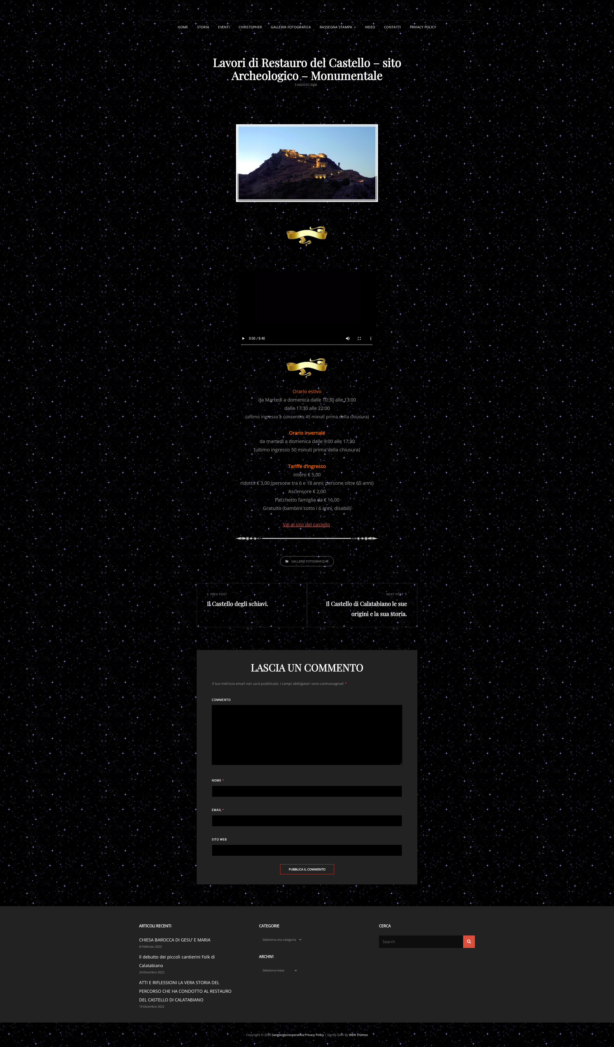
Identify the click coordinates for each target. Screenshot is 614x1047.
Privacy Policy (423, 27)
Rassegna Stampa (336, 27)
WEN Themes (358, 1035)
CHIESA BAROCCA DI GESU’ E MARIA (174, 940)
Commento (221, 700)
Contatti (392, 27)
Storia (203, 27)
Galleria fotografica (291, 27)
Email (218, 810)
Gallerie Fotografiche (310, 561)
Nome (218, 780)
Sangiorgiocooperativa (288, 1035)
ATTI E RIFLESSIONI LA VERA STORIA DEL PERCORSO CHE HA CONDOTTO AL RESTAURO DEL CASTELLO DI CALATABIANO (185, 991)
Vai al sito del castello (306, 524)
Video (370, 27)
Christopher (250, 27)
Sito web (219, 839)
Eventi (224, 27)
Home (183, 27)
